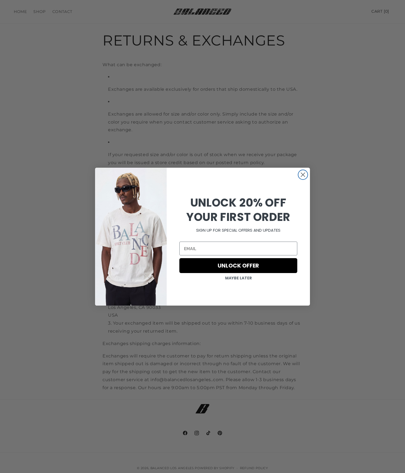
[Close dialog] (303, 175)
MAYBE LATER (238, 278)
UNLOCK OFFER (238, 265)
